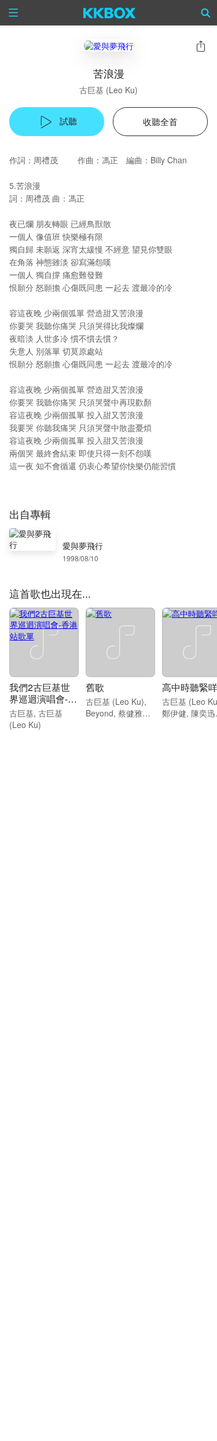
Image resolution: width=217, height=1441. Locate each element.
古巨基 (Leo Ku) (108, 90)
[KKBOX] (109, 12)
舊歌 (95, 687)
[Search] (206, 13)
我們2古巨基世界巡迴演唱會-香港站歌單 (43, 699)
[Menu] (13, 13)
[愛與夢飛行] (109, 45)
